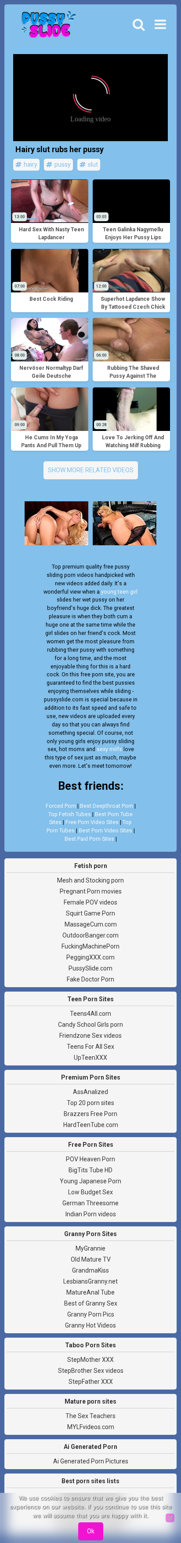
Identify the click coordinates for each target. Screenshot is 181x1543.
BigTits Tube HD (90, 1170)
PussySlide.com (90, 968)
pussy (62, 164)
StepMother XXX (90, 1359)
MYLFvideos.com (90, 1426)
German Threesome (90, 1203)
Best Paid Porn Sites (89, 838)
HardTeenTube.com (90, 1124)
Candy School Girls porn (90, 1024)
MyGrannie (90, 1248)
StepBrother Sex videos (90, 1370)
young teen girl (119, 591)
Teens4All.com (90, 1013)
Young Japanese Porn (90, 1181)
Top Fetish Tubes (69, 814)
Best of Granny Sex (90, 1303)
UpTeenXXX (90, 1057)
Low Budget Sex (90, 1192)
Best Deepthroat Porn (106, 806)
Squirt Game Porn (90, 913)
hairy (29, 164)
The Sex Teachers (90, 1415)
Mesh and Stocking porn (90, 880)
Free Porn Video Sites (92, 822)
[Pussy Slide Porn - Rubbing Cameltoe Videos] (46, 27)
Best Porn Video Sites (105, 830)
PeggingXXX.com (90, 957)
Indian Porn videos (90, 1214)
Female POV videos (90, 902)
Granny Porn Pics (90, 1314)
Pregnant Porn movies (91, 891)
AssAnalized (90, 1091)
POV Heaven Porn (90, 1159)
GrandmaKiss (90, 1270)
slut (92, 164)
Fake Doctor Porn (90, 979)
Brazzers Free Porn (90, 1113)
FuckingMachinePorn (90, 946)
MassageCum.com (91, 924)
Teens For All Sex (90, 1046)
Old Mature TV (91, 1259)
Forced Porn (61, 806)
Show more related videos (91, 470)
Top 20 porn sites (90, 1102)
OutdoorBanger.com (90, 935)
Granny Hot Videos (90, 1325)
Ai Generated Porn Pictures (90, 1461)
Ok (90, 1531)
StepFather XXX (91, 1381)
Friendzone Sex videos (90, 1035)
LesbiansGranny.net (90, 1281)
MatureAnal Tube (90, 1292)
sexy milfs (109, 749)
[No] (170, 1518)
